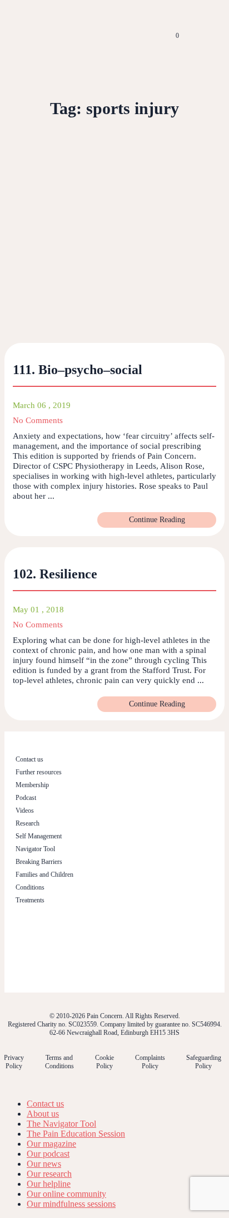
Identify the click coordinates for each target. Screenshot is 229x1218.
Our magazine (51, 1143)
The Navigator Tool (61, 1123)
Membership (32, 785)
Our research (49, 1173)
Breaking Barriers (39, 862)
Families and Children (44, 874)
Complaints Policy (150, 1062)
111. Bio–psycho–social (77, 369)
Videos (25, 810)
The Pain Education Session (76, 1133)
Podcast (26, 798)
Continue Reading (157, 519)
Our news (44, 1163)
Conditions (30, 887)
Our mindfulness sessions (71, 1204)
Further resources (39, 772)
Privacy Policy (14, 1062)
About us (43, 1113)
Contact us (29, 759)
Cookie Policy (104, 1062)
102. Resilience (55, 574)
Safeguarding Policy (203, 1062)
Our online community (66, 1194)
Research (27, 823)
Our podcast (48, 1153)
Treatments (30, 900)
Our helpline (49, 1183)
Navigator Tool (35, 849)
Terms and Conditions (59, 1062)
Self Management (39, 836)
